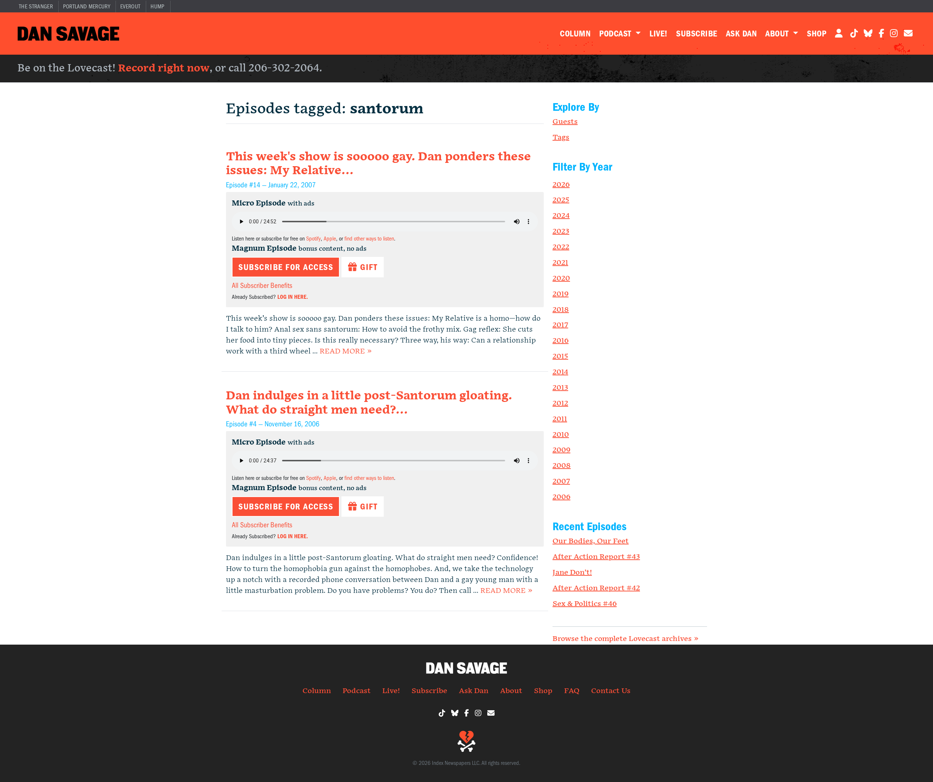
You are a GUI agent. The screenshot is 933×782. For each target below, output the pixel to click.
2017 (560, 325)
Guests (565, 121)
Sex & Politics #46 (585, 603)
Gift (368, 267)
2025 (561, 200)
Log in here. (292, 297)
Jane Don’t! (572, 572)
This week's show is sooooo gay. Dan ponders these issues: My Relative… (378, 164)
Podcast (616, 33)
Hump (157, 6)
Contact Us (611, 691)
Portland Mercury (86, 6)
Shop (816, 33)
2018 (561, 309)
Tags (561, 137)
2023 (561, 231)
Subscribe (696, 33)
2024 (561, 215)
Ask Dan (741, 33)
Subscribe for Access (285, 267)
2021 (560, 262)
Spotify (313, 238)
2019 (561, 294)
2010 (561, 434)
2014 (560, 372)
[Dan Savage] (68, 33)
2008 (562, 465)
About (778, 33)
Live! (658, 33)
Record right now (164, 68)
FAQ (571, 691)
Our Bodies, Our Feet (591, 541)
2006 (561, 497)
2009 (561, 450)
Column (575, 33)
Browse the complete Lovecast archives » (626, 638)
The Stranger (36, 6)
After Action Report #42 (596, 588)
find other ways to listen (369, 238)
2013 (560, 387)
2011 (560, 419)
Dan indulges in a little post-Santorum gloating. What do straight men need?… (369, 403)
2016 (561, 340)
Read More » (346, 351)
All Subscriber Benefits (262, 285)
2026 (561, 184)
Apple (330, 238)
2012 (560, 403)
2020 (561, 278)
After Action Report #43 (596, 556)
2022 (561, 247)
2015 (560, 356)
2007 (561, 481)
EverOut (130, 6)
